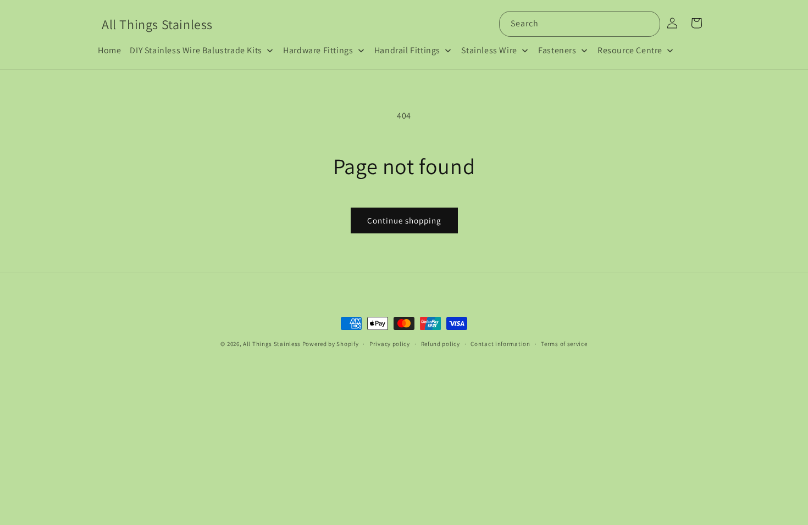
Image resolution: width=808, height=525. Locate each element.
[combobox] (580, 24)
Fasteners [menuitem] (557, 50)
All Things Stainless (272, 344)
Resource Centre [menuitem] (629, 50)
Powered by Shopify (330, 344)
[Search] (647, 24)
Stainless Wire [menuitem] (489, 50)
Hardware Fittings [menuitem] (318, 50)
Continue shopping (404, 220)
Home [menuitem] (109, 50)
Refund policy (440, 344)
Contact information (500, 344)
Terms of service (564, 344)
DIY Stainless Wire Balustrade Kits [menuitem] (196, 50)
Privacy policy (389, 344)
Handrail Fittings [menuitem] (407, 50)
